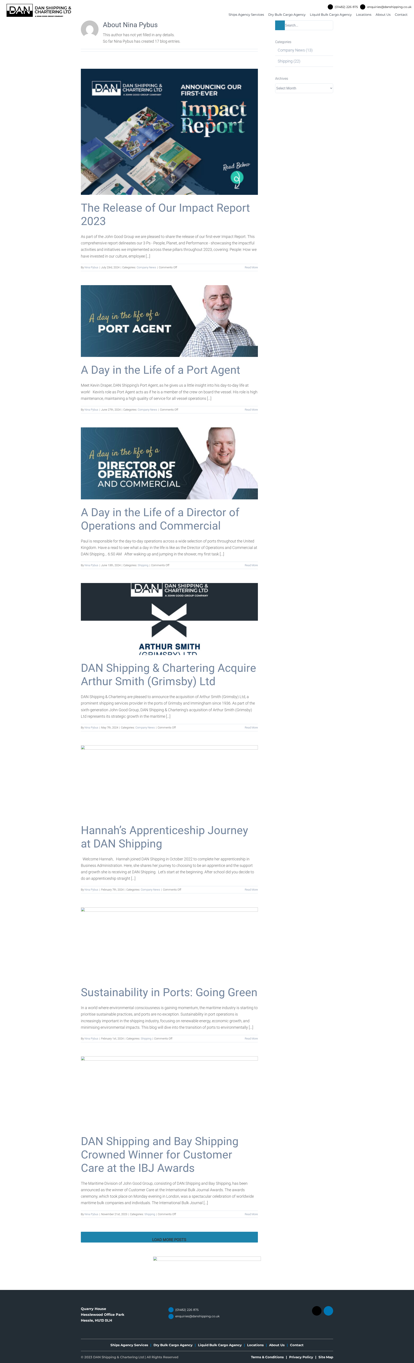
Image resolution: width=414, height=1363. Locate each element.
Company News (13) (295, 50)
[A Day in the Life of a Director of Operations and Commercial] (169, 463)
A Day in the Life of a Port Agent (160, 370)
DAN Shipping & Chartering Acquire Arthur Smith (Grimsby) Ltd (168, 674)
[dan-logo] (38, 5)
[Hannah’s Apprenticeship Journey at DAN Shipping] (169, 781)
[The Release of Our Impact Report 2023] (169, 132)
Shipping (143, 565)
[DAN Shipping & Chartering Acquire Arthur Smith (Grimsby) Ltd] (169, 619)
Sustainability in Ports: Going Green (169, 992)
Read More (251, 267)
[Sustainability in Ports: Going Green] (169, 943)
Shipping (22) (289, 61)
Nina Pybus (91, 267)
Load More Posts (169, 1239)
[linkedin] (328, 1311)
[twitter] (316, 1311)
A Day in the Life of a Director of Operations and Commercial (160, 519)
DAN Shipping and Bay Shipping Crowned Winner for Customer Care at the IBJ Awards (159, 1155)
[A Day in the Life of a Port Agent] (169, 321)
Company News (146, 267)
